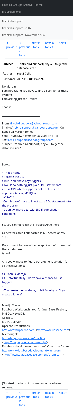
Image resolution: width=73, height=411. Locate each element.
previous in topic (24, 51)
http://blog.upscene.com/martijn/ (23, 338)
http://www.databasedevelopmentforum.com (31, 350)
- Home (22, 5)
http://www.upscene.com (18, 330)
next (62, 43)
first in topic (36, 45)
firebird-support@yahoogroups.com (33, 123)
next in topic (49, 45)
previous (11, 47)
